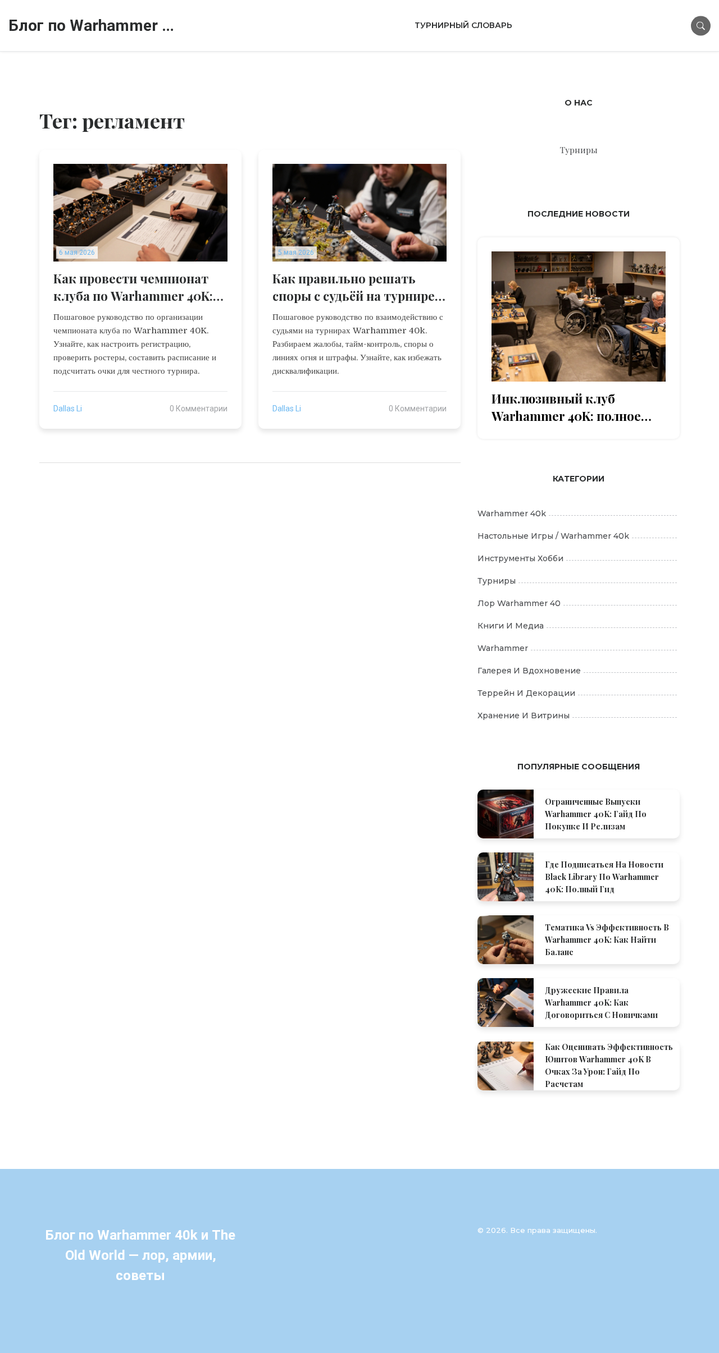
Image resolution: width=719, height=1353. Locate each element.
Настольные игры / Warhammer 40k (553, 536)
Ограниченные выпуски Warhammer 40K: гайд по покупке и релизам (596, 814)
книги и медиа (510, 626)
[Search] (701, 25)
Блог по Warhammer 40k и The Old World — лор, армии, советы (92, 25)
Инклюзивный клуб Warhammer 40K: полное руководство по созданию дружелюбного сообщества (576, 407)
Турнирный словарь (463, 25)
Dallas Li (67, 408)
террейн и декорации (526, 693)
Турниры (496, 581)
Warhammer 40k (511, 513)
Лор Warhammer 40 (519, 603)
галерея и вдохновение (529, 671)
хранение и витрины (523, 715)
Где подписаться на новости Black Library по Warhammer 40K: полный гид (604, 877)
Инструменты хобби (520, 558)
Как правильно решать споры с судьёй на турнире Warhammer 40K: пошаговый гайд (353, 287)
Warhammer (502, 648)
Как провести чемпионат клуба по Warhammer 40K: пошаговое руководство (133, 287)
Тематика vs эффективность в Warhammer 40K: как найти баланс (607, 939)
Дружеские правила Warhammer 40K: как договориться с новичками (601, 1002)
